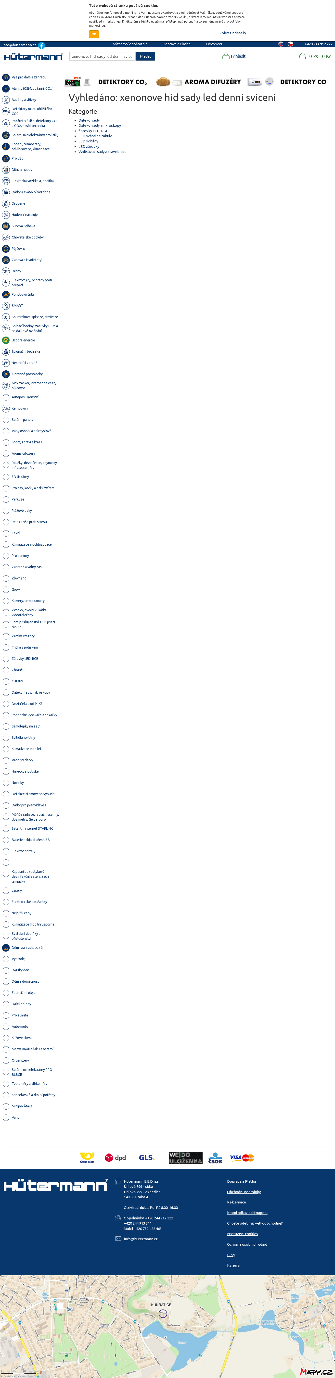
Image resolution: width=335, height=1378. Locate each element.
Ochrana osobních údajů (247, 1244)
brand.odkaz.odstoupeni (247, 1213)
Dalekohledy (89, 120)
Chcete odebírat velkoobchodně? (255, 1223)
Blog (231, 1255)
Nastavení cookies (242, 1234)
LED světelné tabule (95, 136)
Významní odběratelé (130, 44)
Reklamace (236, 1202)
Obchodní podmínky (244, 1192)
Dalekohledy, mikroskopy (99, 125)
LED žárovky (88, 146)
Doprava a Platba (177, 44)
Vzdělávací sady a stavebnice (102, 152)
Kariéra (233, 1265)
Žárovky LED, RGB (93, 131)
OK (94, 34)
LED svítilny (88, 141)
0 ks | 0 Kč (320, 56)
